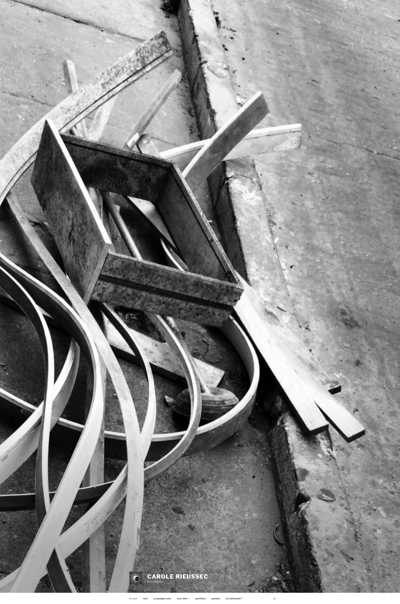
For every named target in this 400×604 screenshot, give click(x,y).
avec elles (182, 598)
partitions (200, 598)
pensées (216, 598)
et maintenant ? (234, 598)
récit (145, 598)
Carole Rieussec (177, 576)
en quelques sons (162, 598)
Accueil (133, 598)
